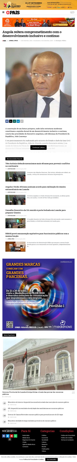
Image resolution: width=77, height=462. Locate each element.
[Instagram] (9, 439)
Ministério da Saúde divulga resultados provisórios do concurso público (32, 421)
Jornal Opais (13, 40)
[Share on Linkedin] (18, 121)
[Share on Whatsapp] (14, 121)
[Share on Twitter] (10, 121)
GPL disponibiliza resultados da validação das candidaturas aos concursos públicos (36, 408)
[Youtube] (11, 436)
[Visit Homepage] (13, 12)
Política (64, 40)
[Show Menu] (3, 12)
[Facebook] (4, 436)
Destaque (58, 40)
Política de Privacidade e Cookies (33, 459)
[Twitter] (7, 436)
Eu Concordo (51, 459)
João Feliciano (11, 168)
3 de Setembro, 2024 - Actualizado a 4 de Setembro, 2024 (37, 40)
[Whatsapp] (15, 436)
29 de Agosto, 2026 (21, 168)
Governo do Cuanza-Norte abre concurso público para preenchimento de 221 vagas (35, 415)
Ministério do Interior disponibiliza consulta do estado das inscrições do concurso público (38, 402)
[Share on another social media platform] (21, 121)
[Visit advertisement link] (38, 24)
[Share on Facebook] (7, 121)
